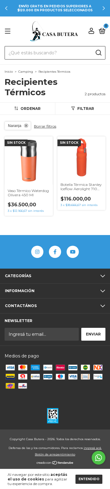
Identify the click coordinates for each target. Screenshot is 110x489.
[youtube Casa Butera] (73, 252)
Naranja (14, 126)
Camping (25, 72)
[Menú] (9, 31)
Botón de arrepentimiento (55, 454)
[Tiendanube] (55, 463)
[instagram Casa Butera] (37, 252)
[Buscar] (98, 52)
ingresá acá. (93, 448)
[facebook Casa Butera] (55, 252)
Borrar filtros (45, 126)
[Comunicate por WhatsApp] (98, 458)
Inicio (9, 72)
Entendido (89, 479)
